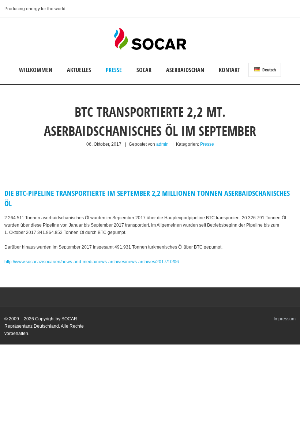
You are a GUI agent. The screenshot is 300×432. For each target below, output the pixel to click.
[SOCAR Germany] (150, 48)
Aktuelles (79, 70)
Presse (114, 70)
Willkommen (35, 70)
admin (162, 144)
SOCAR (143, 70)
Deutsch (268, 70)
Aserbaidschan (185, 70)
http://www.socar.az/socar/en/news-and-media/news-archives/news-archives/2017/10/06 (91, 261)
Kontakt (229, 70)
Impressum (285, 318)
